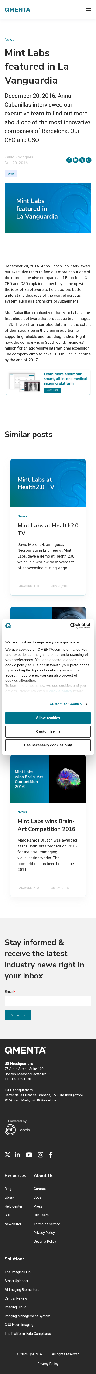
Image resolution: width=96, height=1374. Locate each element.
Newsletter (13, 1224)
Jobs (37, 1198)
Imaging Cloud (15, 1307)
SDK (8, 1215)
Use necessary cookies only (48, 745)
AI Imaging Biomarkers (22, 1290)
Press (38, 1207)
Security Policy (45, 1241)
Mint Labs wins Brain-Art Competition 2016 (46, 825)
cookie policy (60, 691)
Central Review (16, 1299)
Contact (40, 1189)
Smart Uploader (16, 1281)
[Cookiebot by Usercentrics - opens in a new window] (70, 626)
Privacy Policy (44, 1233)
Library (10, 1198)
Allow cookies (48, 718)
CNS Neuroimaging (19, 1325)
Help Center (13, 1207)
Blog (8, 1189)
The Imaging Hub (18, 1272)
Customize (45, 731)
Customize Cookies (66, 704)
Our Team (41, 1215)
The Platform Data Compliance (28, 1334)
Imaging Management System (27, 1316)
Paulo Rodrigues (19, 157)
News (11, 173)
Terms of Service (47, 1224)
